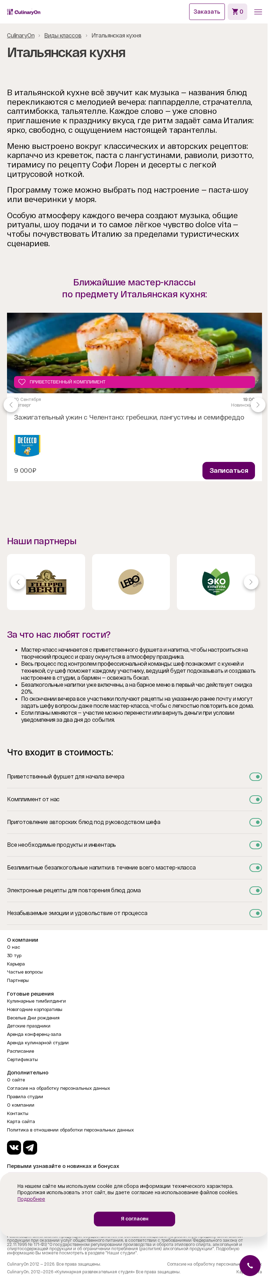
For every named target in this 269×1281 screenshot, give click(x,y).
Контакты (17, 1113)
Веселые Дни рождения (33, 1017)
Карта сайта (21, 1121)
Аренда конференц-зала (34, 1034)
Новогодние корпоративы (34, 1009)
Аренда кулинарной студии (38, 1042)
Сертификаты (22, 1059)
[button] (258, 11)
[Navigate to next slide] (258, 404)
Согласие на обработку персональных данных (58, 1088)
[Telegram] (30, 1148)
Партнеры (18, 980)
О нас (13, 947)
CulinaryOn (20, 36)
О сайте (16, 1079)
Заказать (207, 12)
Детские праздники (28, 1026)
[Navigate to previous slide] (11, 404)
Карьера (16, 964)
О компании (20, 1105)
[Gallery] (134, 582)
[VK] (14, 1148)
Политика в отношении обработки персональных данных (70, 1130)
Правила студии (25, 1096)
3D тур (14, 955)
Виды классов (62, 36)
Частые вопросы (25, 972)
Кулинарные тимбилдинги (36, 1001)
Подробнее (31, 1199)
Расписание (20, 1051)
